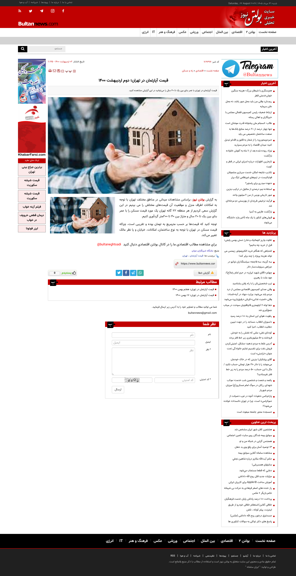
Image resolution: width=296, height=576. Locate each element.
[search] (22, 49)
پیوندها (44, 2)
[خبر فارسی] (32, 130)
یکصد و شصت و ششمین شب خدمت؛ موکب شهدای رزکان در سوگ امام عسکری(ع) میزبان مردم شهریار (249, 385)
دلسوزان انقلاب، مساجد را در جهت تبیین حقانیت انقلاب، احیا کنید (251, 324)
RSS (173, 556)
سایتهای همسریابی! (262, 465)
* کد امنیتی (205, 379)
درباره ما (55, 2)
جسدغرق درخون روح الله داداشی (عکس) (251, 516)
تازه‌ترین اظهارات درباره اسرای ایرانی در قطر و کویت (249, 164)
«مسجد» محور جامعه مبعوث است (254, 412)
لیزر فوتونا (32, 228)
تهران (185, 256)
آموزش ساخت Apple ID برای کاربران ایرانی (250, 482)
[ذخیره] (58, 70)
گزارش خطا (204, 273)
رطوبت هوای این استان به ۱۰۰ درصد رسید (251, 316)
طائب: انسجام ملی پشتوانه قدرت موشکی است (248, 123)
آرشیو (245, 556)
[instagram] (52, 11)
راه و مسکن (187, 71)
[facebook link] (126, 273)
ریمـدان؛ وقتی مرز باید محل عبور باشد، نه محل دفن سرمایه (249, 104)
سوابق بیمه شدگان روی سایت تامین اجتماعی (249, 435)
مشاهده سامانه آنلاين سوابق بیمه (255, 453)
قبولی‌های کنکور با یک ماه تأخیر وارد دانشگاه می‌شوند (249, 220)
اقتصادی (200, 71)
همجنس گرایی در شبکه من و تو (255, 441)
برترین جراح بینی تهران (32, 169)
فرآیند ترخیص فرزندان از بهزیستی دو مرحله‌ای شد (249, 203)
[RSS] (21, 11)
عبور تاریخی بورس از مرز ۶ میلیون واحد (252, 195)
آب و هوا (23, 2)
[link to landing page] (256, 17)
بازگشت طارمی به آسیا (260, 212)
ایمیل (208, 342)
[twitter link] (119, 273)
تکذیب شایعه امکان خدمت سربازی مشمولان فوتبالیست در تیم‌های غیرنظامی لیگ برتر (249, 175)
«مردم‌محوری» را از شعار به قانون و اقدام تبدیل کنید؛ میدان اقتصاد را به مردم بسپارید (248, 142)
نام (209, 334)
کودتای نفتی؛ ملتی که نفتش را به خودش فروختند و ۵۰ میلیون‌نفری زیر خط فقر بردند (250, 335)
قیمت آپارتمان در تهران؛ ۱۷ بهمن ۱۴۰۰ (195, 295)
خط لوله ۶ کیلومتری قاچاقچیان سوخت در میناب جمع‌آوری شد (247, 307)
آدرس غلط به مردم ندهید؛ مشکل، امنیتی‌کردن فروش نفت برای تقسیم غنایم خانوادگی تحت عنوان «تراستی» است (248, 349)
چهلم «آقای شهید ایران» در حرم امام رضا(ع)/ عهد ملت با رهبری (249, 275)
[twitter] (30, 11)
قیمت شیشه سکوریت (31, 183)
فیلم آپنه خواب (32, 207)
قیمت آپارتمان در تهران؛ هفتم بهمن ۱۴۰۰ (193, 289)
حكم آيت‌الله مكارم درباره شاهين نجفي (252, 459)
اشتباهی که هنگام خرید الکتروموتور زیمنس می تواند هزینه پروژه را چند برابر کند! (248, 253)
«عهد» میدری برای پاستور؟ (258, 183)
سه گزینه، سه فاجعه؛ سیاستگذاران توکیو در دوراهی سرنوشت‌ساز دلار (250, 264)
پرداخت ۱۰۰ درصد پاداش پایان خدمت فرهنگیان (248, 499)
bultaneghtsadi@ (109, 244)
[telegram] (41, 11)
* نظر (208, 349)
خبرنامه (34, 2)
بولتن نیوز (199, 199)
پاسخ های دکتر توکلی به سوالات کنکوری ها (250, 521)
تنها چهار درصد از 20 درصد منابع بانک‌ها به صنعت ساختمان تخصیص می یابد (250, 131)
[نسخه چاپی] (50, 70)
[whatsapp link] (140, 273)
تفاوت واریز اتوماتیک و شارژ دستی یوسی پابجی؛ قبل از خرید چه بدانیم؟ (248, 242)
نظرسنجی (209, 556)
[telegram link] (133, 273)
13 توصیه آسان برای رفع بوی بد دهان (253, 447)
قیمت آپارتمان (196, 256)
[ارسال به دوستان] (54, 70)
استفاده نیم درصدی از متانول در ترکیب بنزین (249, 189)
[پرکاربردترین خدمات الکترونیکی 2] (32, 81)
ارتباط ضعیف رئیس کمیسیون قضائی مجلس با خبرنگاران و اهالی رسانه (248, 114)
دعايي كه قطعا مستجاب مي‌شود (255, 471)
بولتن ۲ (250, 32)
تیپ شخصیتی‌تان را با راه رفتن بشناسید (252, 284)
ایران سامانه (253, 567)
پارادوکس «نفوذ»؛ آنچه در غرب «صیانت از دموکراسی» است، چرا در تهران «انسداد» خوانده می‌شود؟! (248, 401)
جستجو (234, 556)
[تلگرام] (249, 69)
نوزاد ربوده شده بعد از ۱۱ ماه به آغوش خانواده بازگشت (249, 153)
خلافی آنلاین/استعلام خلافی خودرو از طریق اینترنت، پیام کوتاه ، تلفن (250, 507)
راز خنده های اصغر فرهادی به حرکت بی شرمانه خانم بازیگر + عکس (248, 490)
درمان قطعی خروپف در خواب (32, 218)
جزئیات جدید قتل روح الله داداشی (255, 476)
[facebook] (63, 11)
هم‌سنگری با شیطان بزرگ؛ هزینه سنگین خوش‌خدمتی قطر (251, 93)
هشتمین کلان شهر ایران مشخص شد (253, 430)
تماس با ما (67, 2)
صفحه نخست (267, 32)
